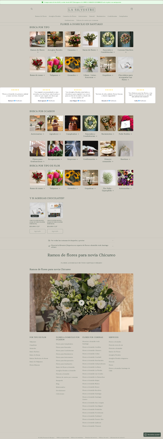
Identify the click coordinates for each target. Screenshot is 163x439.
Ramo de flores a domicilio (65, 367)
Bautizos (124, 159)
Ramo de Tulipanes (36, 361)
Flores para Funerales (63, 347)
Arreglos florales (55, 50)
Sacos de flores (89, 50)
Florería (111, 361)
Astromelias (124, 188)
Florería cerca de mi (116, 345)
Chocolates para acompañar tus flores (125, 77)
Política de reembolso (77, 437)
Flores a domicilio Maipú (90, 380)
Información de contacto (117, 437)
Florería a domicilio (62, 374)
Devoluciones (60, 390)
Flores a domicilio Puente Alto (93, 419)
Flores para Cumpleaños (64, 344)
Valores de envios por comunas (67, 377)
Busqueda (59, 380)
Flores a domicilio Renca (90, 387)
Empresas (71, 159)
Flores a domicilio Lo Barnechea (93, 377)
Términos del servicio (91, 437)
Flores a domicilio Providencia (92, 412)
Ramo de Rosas (35, 355)
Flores (111, 365)
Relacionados (60, 387)
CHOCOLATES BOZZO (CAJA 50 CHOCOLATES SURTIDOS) (55, 222)
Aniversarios (36, 134)
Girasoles (72, 75)
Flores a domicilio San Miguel (92, 406)
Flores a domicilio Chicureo (91, 350)
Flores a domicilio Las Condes (92, 374)
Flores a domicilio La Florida (92, 370)
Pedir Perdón (124, 134)
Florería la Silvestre (48, 437)
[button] (32, 9)
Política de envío (103, 437)
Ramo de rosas (36, 75)
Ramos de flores (37, 50)
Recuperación (54, 159)
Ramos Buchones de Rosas (39, 358)
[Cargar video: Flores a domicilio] (81, 302)
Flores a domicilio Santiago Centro (91, 398)
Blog (57, 384)
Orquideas (106, 75)
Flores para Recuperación (64, 360)
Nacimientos (106, 134)
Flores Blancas (35, 365)
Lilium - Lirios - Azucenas (90, 76)
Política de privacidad (63, 437)
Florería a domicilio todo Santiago (91, 342)
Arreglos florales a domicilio (66, 370)
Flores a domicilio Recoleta (91, 390)
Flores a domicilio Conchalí (91, 357)
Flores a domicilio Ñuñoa (90, 384)
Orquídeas (33, 345)
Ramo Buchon (34, 352)
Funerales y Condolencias (107, 51)
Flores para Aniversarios (64, 357)
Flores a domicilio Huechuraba (92, 360)
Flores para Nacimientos (64, 354)
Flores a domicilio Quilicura (91, 423)
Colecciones (60, 394)
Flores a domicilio (115, 342)
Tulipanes (54, 75)
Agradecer (53, 134)
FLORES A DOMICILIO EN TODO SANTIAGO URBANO (81, 263)
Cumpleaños (71, 134)
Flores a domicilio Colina (90, 354)
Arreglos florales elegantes (118, 358)
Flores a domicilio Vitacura (91, 426)
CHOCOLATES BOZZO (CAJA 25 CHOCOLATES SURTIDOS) (37, 222)
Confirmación (89, 159)
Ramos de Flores (114, 352)
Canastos (72, 50)
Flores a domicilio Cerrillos (91, 347)
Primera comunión (106, 160)
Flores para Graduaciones (36, 160)
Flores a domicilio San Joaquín (93, 403)
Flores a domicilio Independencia (93, 364)
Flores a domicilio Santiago (91, 393)
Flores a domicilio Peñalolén (92, 409)
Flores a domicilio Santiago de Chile (119, 369)
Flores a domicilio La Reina (91, 367)
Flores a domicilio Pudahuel (91, 416)
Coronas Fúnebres (125, 50)
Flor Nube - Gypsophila (107, 189)
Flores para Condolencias (65, 350)
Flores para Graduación (64, 364)
